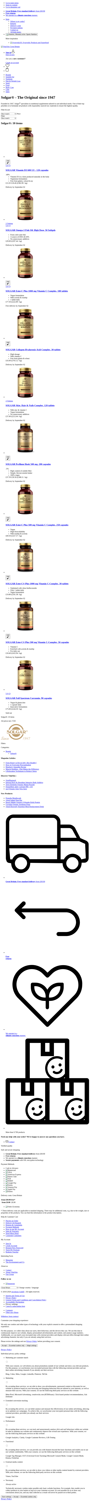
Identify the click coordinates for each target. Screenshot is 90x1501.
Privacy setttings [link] (12, 1304)
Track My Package (13, 1250)
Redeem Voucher (12, 1252)
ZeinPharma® (11, 780)
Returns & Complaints (14, 1225)
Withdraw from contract (10, 1316)
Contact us (14, 30)
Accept (4, 1345)
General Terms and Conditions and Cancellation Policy (26, 1300)
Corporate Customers (13, 1236)
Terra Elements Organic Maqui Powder (20, 785)
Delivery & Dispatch (13, 1223)
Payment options (16, 28)
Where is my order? (17, 21)
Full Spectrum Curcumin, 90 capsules (29, 698)
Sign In (8, 1244)
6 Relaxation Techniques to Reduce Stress (21, 771)
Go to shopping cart (13, 7)
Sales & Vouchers (12, 1231)
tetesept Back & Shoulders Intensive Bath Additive (24, 783)
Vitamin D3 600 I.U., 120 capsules (27, 170)
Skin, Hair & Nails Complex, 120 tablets (30, 405)
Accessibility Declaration (15, 1302)
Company (9, 1310)
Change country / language (29, 1288)
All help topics (15, 32)
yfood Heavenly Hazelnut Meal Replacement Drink (25, 807)
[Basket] (47, 70)
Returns (13, 24)
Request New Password (14, 1248)
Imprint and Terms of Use (15, 1296)
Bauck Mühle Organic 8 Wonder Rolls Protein (23, 802)
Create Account (11, 1246)
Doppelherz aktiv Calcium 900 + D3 (19, 787)
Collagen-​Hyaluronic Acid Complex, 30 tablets (33, 349)
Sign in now (10, 55)
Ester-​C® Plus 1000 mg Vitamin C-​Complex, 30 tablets (37, 583)
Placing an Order (12, 1221)
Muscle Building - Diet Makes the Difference (22, 769)
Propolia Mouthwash (13, 798)
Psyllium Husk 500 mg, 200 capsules (28, 464)
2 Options (9, 223)
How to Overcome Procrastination (18, 765)
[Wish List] (7, 67)
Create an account (12, 63)
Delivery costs (15, 26)
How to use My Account (15, 1229)
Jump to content (11, 5)
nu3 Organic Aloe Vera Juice (16, 789)
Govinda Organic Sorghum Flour (18, 804)
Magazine (9, 1260)
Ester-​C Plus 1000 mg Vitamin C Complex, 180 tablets (37, 291)
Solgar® (13, 753)
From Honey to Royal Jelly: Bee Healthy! (21, 763)
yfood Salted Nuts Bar (14, 800)
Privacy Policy (11, 1298)
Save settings (6, 1497)
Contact (8, 1270)
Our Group (10, 1274)
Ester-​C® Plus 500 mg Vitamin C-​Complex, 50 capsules (37, 642)
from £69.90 (25, 11)
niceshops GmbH (17, 1292)
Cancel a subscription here (15, 1306)
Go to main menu (12, 3)
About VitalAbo (12, 1272)
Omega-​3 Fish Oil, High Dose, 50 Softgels (30, 230)
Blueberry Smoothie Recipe (16, 767)
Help (7, 19)
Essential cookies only (16, 1345)
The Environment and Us (15, 1262)
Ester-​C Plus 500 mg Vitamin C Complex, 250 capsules (37, 525)
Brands (8, 751)
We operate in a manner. (22, 15)
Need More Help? (12, 1233)
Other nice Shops (12, 1312)
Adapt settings (32, 1345)
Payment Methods (12, 1227)
